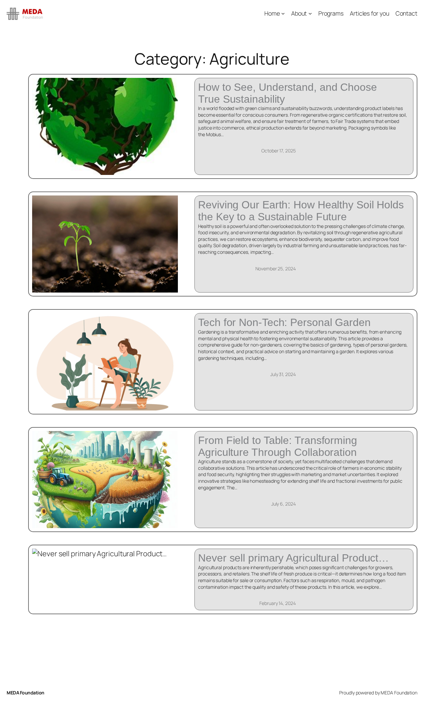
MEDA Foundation (25, 692)
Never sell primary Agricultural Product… (293, 558)
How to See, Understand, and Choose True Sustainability (287, 93)
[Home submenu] (283, 13)
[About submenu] (310, 13)
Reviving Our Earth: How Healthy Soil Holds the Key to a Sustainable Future (301, 211)
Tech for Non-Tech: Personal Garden (284, 322)
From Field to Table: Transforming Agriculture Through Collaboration (277, 446)
